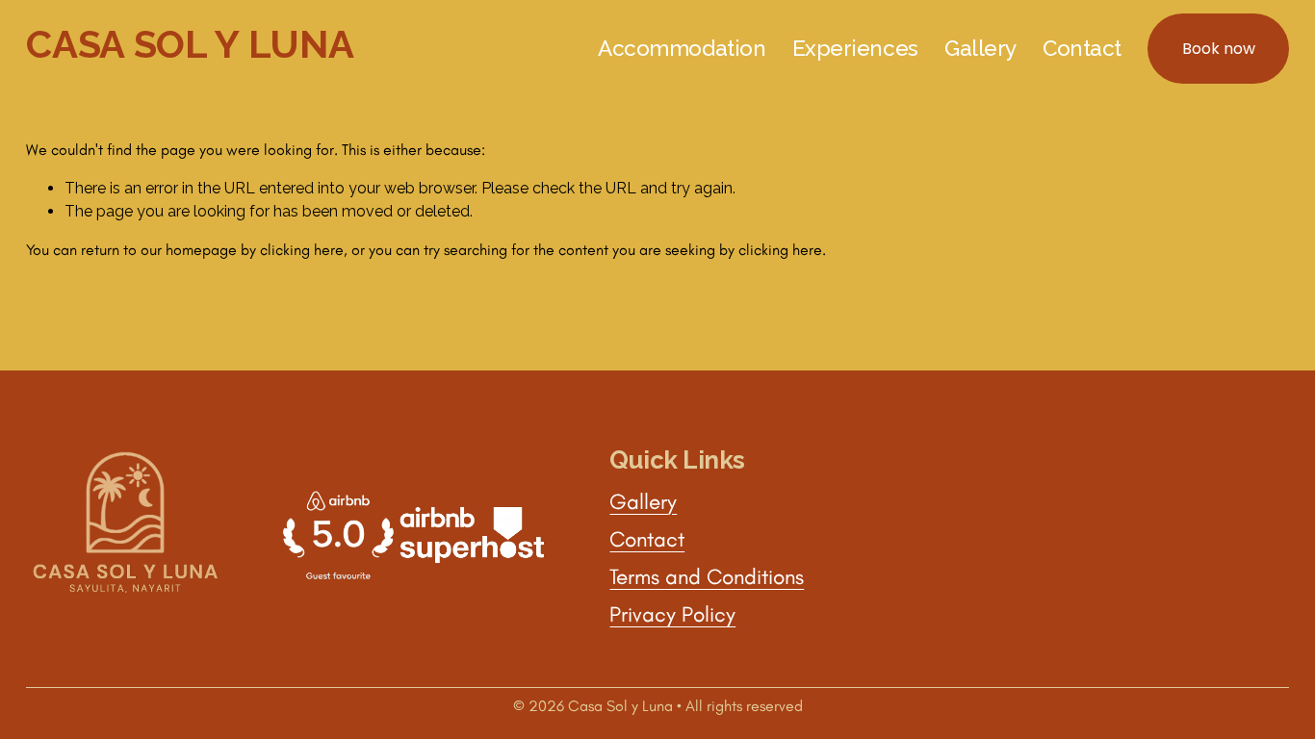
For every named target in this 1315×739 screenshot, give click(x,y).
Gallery (980, 48)
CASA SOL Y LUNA (189, 43)
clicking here (302, 250)
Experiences (855, 48)
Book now (1218, 49)
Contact (1082, 48)
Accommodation (681, 48)
